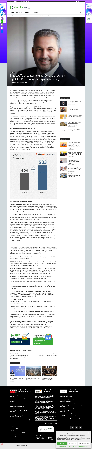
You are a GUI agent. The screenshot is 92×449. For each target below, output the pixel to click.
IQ (31, 12)
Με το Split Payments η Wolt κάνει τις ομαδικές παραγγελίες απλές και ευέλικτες (69, 410)
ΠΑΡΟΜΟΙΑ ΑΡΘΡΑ (15, 363)
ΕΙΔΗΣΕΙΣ (18, 12)
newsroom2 (14, 82)
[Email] (2, 24)
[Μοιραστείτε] (2, 31)
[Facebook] (76, 1)
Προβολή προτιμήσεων (84, 443)
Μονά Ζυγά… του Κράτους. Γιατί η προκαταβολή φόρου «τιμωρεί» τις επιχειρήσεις (74, 109)
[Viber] (2, 18)
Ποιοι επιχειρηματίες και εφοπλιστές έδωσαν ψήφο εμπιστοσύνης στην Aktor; (47, 378)
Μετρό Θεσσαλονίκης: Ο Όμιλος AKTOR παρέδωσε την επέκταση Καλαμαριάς (16, 378)
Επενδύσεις (28, 375)
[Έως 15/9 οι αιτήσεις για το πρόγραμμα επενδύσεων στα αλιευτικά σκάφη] (63, 175)
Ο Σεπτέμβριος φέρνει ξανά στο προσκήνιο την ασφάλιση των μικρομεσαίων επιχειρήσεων (18, 405)
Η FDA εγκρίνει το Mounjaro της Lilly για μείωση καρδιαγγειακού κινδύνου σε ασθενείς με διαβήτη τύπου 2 (45, 396)
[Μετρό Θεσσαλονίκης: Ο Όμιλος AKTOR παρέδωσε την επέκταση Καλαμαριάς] (17, 371)
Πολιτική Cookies (62, 446)
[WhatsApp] (2, 21)
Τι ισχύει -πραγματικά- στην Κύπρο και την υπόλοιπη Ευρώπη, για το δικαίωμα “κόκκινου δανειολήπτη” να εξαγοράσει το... (74, 145)
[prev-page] (11, 382)
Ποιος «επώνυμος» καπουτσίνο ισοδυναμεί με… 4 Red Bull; (68, 395)
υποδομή (30, 350)
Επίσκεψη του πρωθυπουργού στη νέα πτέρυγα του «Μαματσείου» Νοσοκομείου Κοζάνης (45, 412)
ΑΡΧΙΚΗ (12, 12)
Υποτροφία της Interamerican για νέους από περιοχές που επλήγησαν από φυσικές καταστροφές (20, 415)
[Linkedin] (79, 1)
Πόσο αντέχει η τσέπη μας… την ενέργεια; (47, 355)
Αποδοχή (62, 443)
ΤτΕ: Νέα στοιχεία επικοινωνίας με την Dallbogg (20, 395)
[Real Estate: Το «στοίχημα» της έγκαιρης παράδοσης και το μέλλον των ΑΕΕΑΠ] (33, 371)
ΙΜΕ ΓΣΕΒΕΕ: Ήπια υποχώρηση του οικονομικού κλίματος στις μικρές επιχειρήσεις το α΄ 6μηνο (75, 168)
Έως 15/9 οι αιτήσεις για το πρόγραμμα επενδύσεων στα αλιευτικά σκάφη (74, 175)
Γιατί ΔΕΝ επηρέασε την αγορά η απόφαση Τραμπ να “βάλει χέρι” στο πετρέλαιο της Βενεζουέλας (75, 153)
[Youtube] (81, 1)
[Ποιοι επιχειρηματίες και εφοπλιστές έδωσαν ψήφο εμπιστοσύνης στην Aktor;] (49, 371)
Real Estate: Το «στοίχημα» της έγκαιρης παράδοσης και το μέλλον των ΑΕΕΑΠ (33, 378)
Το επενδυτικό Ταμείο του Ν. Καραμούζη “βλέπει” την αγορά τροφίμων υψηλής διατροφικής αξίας (19, 357)
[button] (89, 433)
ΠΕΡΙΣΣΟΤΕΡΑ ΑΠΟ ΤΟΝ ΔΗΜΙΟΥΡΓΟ (29, 363)
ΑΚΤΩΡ (20, 350)
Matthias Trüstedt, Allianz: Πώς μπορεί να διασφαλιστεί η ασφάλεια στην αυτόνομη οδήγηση (20, 400)
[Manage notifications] (2, 444)
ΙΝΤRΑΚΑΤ (25, 350)
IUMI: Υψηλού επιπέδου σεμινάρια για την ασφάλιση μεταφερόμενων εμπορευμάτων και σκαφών (20, 410)
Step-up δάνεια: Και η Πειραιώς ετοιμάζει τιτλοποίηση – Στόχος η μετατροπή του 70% (74, 124)
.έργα (17, 350)
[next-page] (13, 382)
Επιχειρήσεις (16, 15)
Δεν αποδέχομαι (72, 443)
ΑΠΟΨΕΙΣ (26, 12)
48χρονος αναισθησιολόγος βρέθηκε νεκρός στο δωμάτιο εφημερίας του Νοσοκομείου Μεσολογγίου (44, 401)
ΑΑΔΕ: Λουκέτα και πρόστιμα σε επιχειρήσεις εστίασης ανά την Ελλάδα (70, 414)
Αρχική (11, 15)
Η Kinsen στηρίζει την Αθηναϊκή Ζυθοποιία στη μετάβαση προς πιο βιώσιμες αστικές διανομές (71, 405)
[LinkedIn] (2, 15)
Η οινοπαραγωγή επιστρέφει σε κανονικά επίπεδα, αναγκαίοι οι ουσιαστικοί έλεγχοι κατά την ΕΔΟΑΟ (70, 400)
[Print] (2, 28)
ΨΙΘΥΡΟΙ (36, 12)
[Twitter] (2, 11)
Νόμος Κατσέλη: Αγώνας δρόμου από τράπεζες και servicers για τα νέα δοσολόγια (75, 116)
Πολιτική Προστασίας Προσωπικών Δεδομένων (77, 446)
